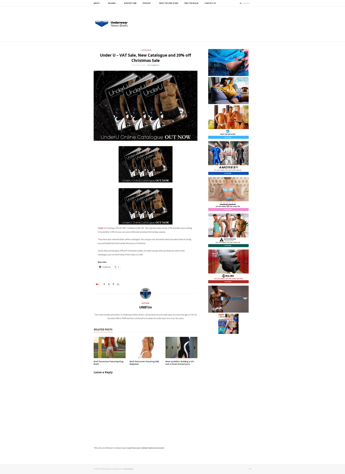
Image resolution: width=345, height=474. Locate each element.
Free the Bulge (191, 3)
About (97, 3)
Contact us (210, 3)
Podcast (147, 3)
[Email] (118, 284)
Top (250, 469)
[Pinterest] (113, 284)
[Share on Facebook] (104, 284)
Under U (102, 228)
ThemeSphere (128, 469)
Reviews (112, 3)
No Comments (153, 65)
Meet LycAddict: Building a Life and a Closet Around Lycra (179, 362)
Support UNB (130, 3)
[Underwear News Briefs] (114, 24)
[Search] (241, 3)
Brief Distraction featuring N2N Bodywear (144, 362)
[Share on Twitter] (109, 284)
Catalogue (147, 50)
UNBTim (145, 307)
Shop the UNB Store (168, 3)
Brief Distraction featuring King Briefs (108, 362)
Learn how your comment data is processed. (145, 448)
